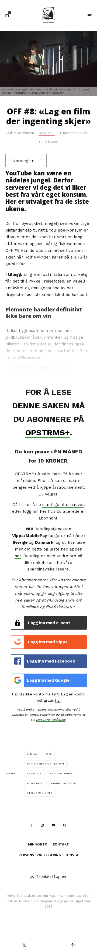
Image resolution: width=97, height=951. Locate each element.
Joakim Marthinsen (20, 132)
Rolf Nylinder (62, 773)
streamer (36, 783)
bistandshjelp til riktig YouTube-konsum (43, 230)
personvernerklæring (50, 719)
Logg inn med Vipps (47, 642)
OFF (49, 754)
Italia (33, 754)
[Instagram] (42, 825)
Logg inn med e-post (48, 622)
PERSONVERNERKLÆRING (40, 855)
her (18, 555)
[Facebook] (32, 825)
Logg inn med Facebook (51, 661)
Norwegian (23, 160)
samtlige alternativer (63, 504)
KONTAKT (61, 844)
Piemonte (35, 773)
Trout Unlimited (41, 793)
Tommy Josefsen (64, 783)
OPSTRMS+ (47, 132)
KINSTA (72, 855)
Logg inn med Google (48, 680)
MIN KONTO (37, 844)
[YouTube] (53, 825)
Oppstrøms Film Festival (47, 764)
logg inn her (35, 511)
